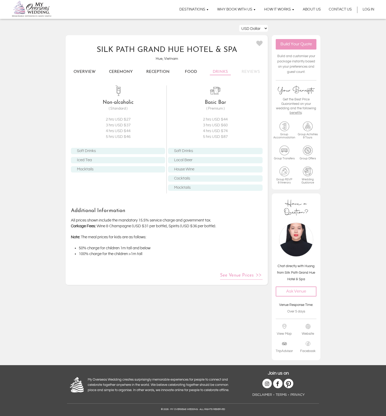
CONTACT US (340, 9)
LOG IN (368, 9)
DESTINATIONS (192, 9)
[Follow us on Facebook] (278, 383)
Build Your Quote (296, 44)
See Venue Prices (237, 275)
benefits (296, 113)
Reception (158, 72)
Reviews (251, 72)
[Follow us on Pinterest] (288, 383)
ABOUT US (312, 9)
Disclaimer (262, 395)
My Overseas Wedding (31, 9)
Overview (85, 72)
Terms (281, 395)
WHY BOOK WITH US (234, 9)
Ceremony (121, 72)
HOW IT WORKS (277, 9)
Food (191, 72)
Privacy (297, 395)
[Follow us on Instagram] (267, 383)
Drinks (220, 72)
